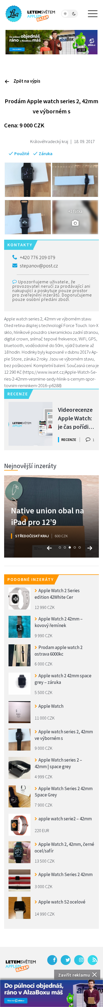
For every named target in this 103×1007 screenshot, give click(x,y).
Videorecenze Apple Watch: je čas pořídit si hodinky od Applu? (75, 418)
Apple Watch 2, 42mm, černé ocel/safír (64, 847)
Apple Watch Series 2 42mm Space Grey (64, 791)
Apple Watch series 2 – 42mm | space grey (58, 763)
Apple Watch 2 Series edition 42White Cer (57, 594)
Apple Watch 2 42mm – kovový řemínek (59, 622)
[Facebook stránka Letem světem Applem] (52, 960)
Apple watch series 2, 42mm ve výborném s (64, 735)
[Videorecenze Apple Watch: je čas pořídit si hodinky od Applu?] (30, 424)
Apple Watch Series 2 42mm (65, 874)
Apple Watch (50, 706)
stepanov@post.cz (39, 265)
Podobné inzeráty (30, 579)
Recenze (68, 439)
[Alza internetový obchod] (51, 41)
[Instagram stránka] (79, 960)
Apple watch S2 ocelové (61, 902)
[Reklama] (51, 993)
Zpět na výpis (26, 81)
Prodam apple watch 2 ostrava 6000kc (58, 650)
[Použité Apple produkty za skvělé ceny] (30, 13)
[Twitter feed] (66, 960)
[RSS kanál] (93, 960)
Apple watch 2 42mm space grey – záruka (63, 679)
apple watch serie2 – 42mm (65, 819)
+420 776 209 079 (37, 257)
